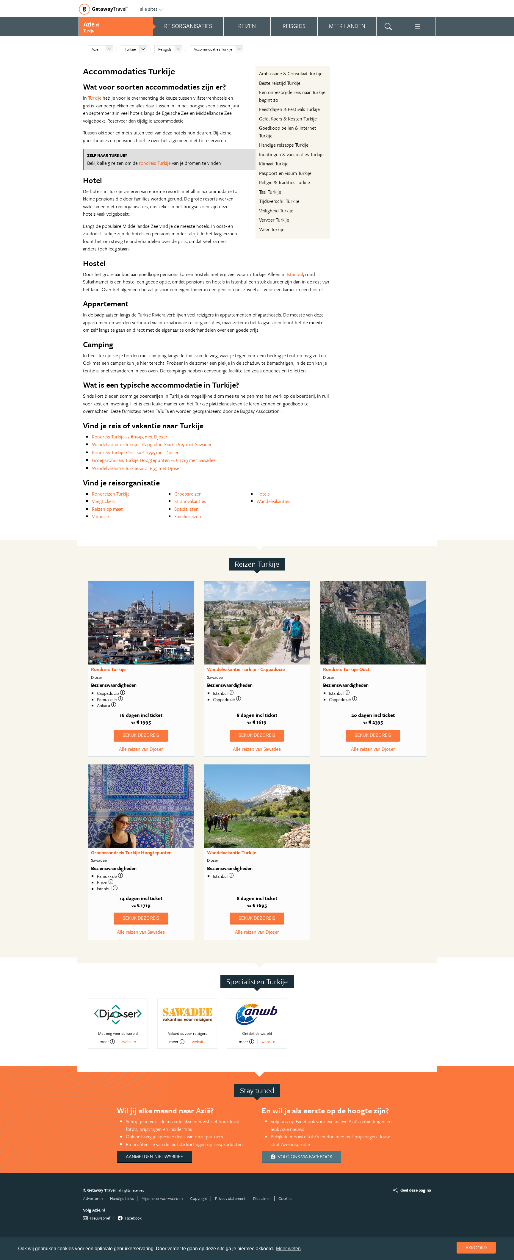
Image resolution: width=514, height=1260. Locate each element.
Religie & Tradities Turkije (284, 182)
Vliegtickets (103, 501)
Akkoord (476, 1247)
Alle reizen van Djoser (141, 749)
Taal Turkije (270, 191)
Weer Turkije (271, 229)
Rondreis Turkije (108, 669)
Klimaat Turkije (274, 163)
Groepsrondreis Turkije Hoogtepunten (131, 852)
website (129, 1041)
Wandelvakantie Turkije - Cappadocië (246, 669)
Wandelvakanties (273, 501)
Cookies (285, 1198)
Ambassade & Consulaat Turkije (290, 73)
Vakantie (100, 516)
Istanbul (295, 274)
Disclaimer (262, 1198)
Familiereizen (187, 516)
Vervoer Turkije (274, 219)
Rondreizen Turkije (111, 493)
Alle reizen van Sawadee (257, 749)
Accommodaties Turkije (213, 49)
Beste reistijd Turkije (279, 83)
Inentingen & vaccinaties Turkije (291, 154)
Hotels (263, 493)
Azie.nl (97, 49)
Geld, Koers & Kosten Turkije (288, 118)
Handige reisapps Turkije (283, 144)
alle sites (149, 8)
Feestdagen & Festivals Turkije (289, 109)
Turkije (130, 49)
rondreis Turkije (155, 163)
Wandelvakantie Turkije (231, 852)
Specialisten (186, 509)
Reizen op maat (107, 509)
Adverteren (93, 1198)
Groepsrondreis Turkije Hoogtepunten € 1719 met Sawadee (154, 460)
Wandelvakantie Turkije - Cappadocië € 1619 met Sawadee (152, 444)
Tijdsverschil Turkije (279, 201)
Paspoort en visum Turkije (285, 173)
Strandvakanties (190, 501)
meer (104, 1041)
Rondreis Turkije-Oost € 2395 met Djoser (135, 452)
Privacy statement (230, 1198)
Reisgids (164, 49)
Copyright (198, 1198)
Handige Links (122, 1198)
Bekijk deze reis (141, 735)
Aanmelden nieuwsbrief (154, 1156)
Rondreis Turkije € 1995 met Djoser (129, 436)
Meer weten (288, 1248)
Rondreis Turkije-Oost (346, 669)
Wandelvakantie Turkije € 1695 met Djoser (136, 468)
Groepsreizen (188, 493)
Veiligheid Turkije (276, 210)
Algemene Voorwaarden (162, 1198)
